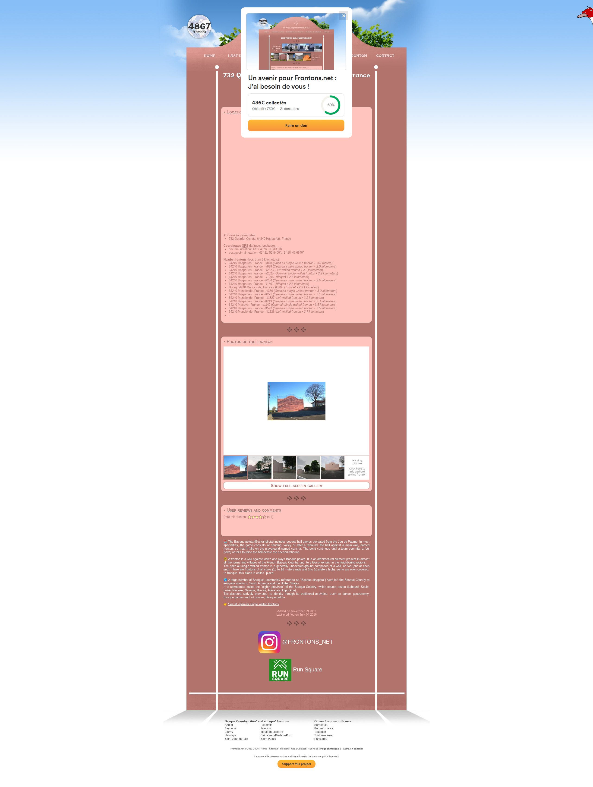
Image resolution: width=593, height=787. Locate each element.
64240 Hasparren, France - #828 (250, 263)
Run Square (307, 669)
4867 (199, 26)
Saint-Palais (268, 738)
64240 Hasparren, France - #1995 (251, 277)
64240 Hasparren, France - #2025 (251, 273)
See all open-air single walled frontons (253, 604)
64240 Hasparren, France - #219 (250, 301)
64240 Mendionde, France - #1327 (251, 297)
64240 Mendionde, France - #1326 (251, 311)
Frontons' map (287, 748)
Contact (384, 55)
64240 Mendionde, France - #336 (251, 291)
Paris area (320, 738)
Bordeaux (320, 725)
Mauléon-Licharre (272, 731)
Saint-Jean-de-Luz (236, 738)
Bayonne (230, 728)
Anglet (229, 725)
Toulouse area (323, 735)
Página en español (352, 748)
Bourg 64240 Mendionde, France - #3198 (256, 287)
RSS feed (313, 748)
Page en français (330, 748)
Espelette (266, 725)
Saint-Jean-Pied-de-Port (276, 735)
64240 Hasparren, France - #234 (250, 280)
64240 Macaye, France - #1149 (249, 304)
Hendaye (230, 735)
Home (209, 55)
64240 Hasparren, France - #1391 (251, 284)
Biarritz (229, 731)
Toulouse (320, 731)
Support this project (296, 764)
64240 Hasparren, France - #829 (250, 266)
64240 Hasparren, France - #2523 (251, 270)
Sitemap (273, 748)
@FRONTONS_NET (308, 642)
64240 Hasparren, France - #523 (250, 308)
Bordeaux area (323, 728)
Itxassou (266, 728)
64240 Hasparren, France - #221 (250, 294)
